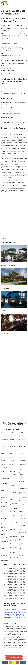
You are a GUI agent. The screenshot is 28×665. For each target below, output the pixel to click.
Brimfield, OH (3, 474)
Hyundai (15, 612)
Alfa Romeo (15, 617)
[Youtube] (6, 662)
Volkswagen (24, 609)
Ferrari (10, 611)
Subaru (12, 609)
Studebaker (9, 618)
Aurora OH (3, 446)
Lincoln (19, 612)
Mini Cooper (9, 617)
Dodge (12, 612)
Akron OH (3, 432)
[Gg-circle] (21, 662)
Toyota (5, 607)
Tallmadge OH (22, 518)
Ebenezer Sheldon (5, 148)
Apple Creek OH (4, 439)
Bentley (8, 612)
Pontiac (5, 615)
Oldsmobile (13, 615)
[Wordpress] (24, 662)
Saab (19, 617)
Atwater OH (3, 443)
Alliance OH (3, 435)
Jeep (26, 607)
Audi (8, 611)
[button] (25, 3)
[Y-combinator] (14, 662)
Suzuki (5, 618)
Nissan (15, 609)
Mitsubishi (23, 612)
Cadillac (19, 609)
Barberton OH (4, 450)
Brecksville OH (4, 467)
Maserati (18, 615)
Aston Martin (22, 615)
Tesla (14, 614)
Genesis (23, 617)
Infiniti (9, 615)
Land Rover (9, 614)
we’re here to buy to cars (17, 28)
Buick (23, 611)
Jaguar (17, 611)
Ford (16, 607)
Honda (8, 607)
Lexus (5, 611)
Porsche (8, 609)
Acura (5, 612)
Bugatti (5, 617)
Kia (16, 614)
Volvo (14, 611)
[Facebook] (3, 662)
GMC (20, 611)
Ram (18, 614)
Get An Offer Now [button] (5, 238)
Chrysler (22, 614)
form (13, 48)
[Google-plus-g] (17, 662)
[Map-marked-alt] (10, 662)
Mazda (5, 614)
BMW (5, 609)
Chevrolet (13, 607)
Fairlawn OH (3, 552)
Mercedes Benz (20, 607)
